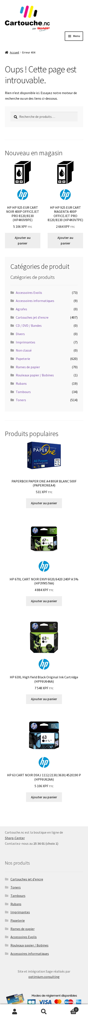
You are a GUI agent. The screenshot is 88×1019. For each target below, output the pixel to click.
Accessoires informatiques (35, 301)
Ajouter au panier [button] (23, 240)
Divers (20, 334)
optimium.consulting (44, 977)
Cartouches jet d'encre (32, 317)
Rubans (21, 383)
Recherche (44, 1011)
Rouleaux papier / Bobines (35, 375)
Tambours (23, 392)
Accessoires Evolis (29, 292)
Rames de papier (28, 367)
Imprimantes (25, 342)
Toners (21, 400)
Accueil (14, 52)
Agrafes (21, 309)
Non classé (24, 350)
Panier (68, 1008)
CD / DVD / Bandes (29, 325)
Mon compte (14, 1011)
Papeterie (23, 358)
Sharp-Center (15, 838)
